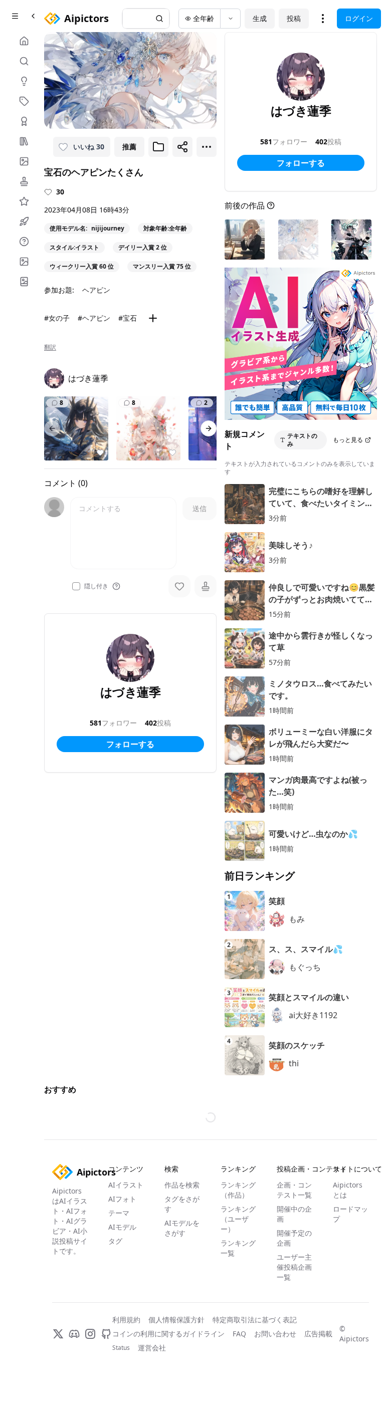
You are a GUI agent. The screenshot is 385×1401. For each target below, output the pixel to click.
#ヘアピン (94, 318)
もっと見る (348, 439)
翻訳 (50, 347)
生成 (260, 18)
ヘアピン (96, 290)
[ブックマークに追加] (158, 147)
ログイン (359, 18)
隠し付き (96, 586)
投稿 (294, 18)
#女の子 (57, 318)
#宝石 (127, 318)
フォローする (130, 744)
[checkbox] (76, 586)
